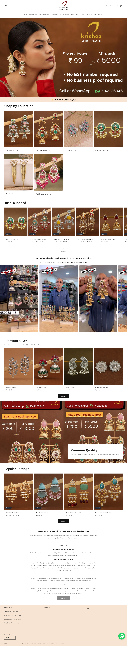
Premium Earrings (42, 150)
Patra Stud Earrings (11, 387)
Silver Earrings (11, 150)
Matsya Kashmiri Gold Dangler (85, 239)
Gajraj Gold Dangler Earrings (13, 512)
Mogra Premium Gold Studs (13, 239)
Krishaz (9, 643)
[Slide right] (67, 248)
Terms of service (41, 643)
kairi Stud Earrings (70, 387)
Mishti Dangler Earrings (42, 512)
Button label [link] (63, 598)
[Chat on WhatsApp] (121, 636)
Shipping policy (50, 643)
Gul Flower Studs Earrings (101, 387)
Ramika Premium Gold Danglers (103, 512)
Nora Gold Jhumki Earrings (108, 239)
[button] (6, 6)
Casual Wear (70, 150)
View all (63, 251)
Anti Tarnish (10, 194)
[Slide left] (60, 248)
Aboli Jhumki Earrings (41, 387)
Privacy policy (33, 643)
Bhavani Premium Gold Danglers (74, 512)
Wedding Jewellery (42, 194)
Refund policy (25, 643)
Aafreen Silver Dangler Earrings (38, 239)
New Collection (100, 150)
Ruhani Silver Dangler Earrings (61, 239)
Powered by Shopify (15, 643)
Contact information (60, 643)
